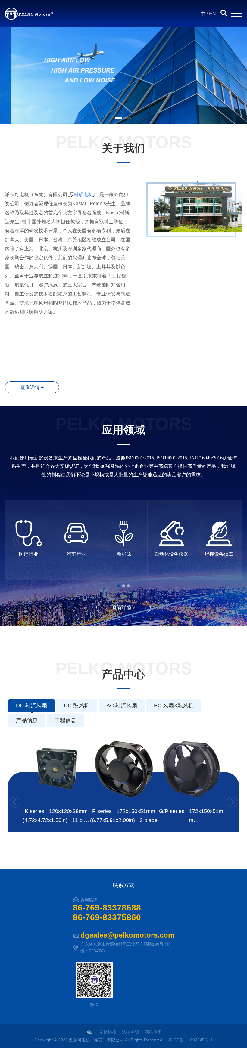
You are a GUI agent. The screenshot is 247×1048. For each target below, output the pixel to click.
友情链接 (107, 1032)
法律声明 (130, 1032)
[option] (123, 75)
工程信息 (65, 720)
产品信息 (27, 720)
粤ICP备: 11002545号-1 (190, 1039)
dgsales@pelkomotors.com (127, 935)
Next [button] (228, 540)
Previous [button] (18, 540)
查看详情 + (32, 387)
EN (212, 13)
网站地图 (153, 1032)
